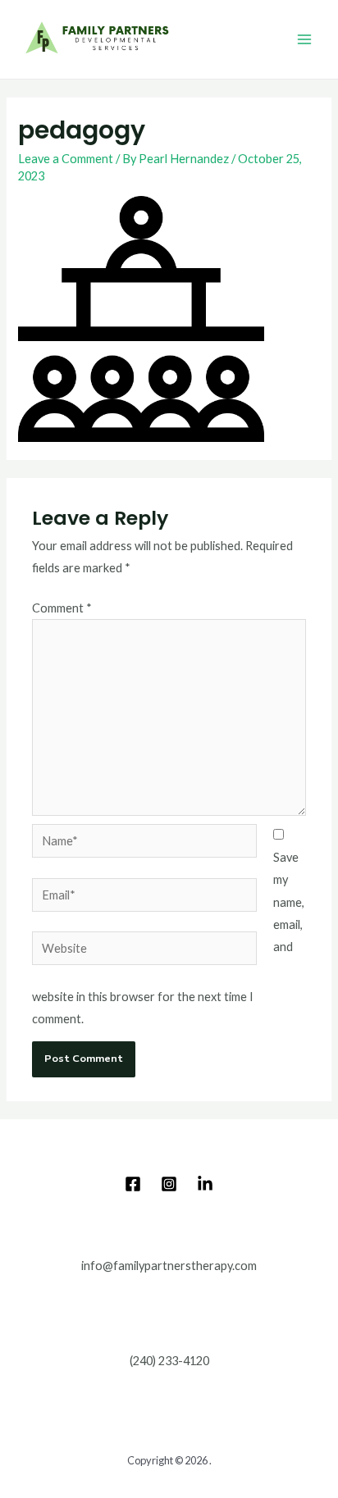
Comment (62, 608)
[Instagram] (169, 1184)
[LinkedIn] (205, 1184)
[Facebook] (133, 1184)
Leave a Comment (65, 159)
